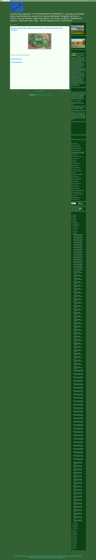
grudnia (74, 222)
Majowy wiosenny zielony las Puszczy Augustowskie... (78, 235)
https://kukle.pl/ (73, 160)
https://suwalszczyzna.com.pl (76, 183)
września (75, 227)
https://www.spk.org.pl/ (75, 158)
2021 (73, 530)
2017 (73, 536)
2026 (73, 215)
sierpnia (74, 228)
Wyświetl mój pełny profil (75, 85)
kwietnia (74, 523)
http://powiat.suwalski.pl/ (75, 188)
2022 (73, 221)
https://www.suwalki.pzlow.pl (76, 177)
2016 (73, 537)
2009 (73, 548)
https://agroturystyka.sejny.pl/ (76, 148)
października (75, 225)
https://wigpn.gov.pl (74, 143)
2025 (73, 216)
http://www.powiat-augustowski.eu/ (77, 193)
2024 (73, 218)
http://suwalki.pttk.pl (74, 181)
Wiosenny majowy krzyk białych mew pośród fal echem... (77, 463)
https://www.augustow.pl (75, 186)
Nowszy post (15, 91)
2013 (73, 542)
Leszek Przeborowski (81, 53)
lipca (74, 230)
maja (74, 233)
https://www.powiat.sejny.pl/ (76, 146)
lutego (74, 526)
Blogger (65, 557)
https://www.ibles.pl (74, 195)
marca (74, 525)
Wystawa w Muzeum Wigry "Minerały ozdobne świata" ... (78, 371)
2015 (73, 539)
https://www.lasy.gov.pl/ (75, 199)
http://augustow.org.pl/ (75, 176)
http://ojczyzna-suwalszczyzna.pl (77, 174)
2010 (73, 546)
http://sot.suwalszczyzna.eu (76, 179)
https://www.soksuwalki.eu (75, 167)
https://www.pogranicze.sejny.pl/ (76, 156)
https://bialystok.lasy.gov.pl (75, 197)
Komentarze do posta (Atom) (43, 94)
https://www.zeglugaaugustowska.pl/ (77, 190)
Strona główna (39, 91)
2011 (73, 545)
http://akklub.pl (73, 172)
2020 (73, 531)
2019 (73, 533)
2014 (73, 540)
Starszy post (64, 91)
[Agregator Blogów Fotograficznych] (82, 204)
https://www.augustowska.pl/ (76, 192)
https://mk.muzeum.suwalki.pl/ (76, 170)
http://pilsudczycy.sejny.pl (75, 150)
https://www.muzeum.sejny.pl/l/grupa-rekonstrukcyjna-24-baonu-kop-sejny (77, 153)
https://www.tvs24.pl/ (74, 154)
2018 (73, 534)
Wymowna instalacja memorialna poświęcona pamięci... (77, 272)
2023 (73, 219)
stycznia (74, 528)
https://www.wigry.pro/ (75, 165)
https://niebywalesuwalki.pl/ (76, 163)
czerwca (74, 231)
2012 (73, 543)
